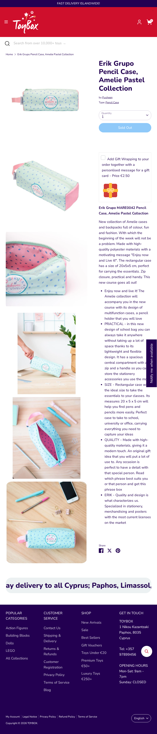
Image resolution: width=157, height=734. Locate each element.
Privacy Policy (54, 674)
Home (9, 54)
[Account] (139, 21)
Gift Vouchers (91, 645)
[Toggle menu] (6, 22)
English (139, 718)
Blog (47, 690)
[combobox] (82, 43)
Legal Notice (30, 716)
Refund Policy (67, 716)
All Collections (17, 658)
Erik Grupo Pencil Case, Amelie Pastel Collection (45, 54)
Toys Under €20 (93, 652)
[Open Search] (7, 43)
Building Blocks (18, 635)
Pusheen (107, 97)
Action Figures (17, 628)
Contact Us (52, 628)
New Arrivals (91, 622)
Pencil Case (112, 102)
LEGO (10, 650)
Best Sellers (90, 637)
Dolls (10, 643)
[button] (146, 651)
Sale (84, 630)
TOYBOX (32, 723)
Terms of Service (57, 682)
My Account (13, 716)
